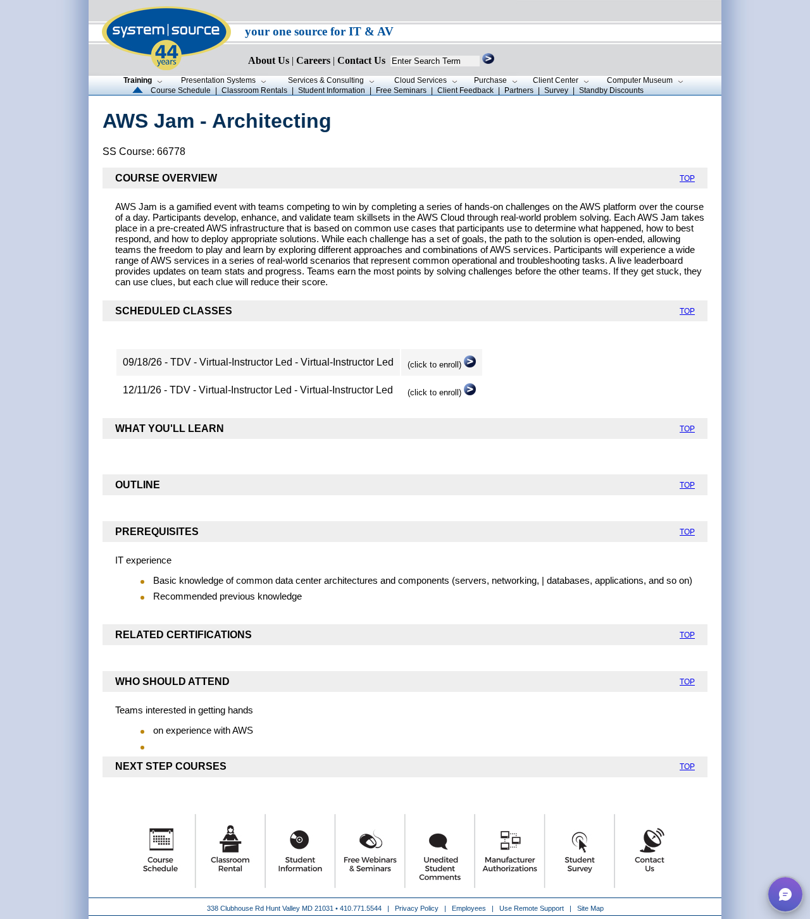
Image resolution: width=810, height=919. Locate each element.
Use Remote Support (531, 908)
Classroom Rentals (254, 90)
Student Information (331, 90)
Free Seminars (401, 90)
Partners (518, 90)
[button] (785, 894)
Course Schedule (181, 90)
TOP (687, 178)
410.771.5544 (361, 908)
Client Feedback (465, 90)
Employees (469, 908)
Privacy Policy (417, 908)
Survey (556, 90)
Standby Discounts (611, 90)
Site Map (590, 908)
